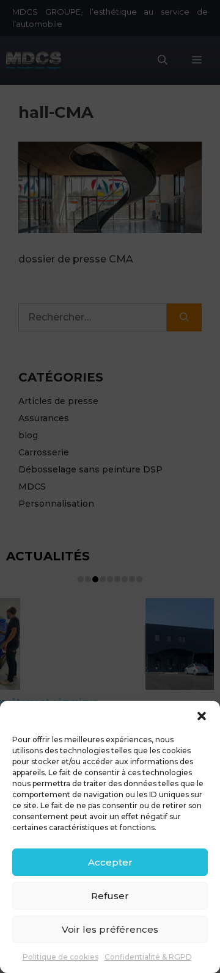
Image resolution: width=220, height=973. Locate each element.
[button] (202, 716)
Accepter (110, 862)
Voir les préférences (110, 929)
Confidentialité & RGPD (148, 956)
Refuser (110, 896)
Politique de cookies (60, 956)
